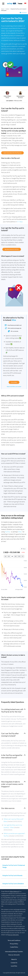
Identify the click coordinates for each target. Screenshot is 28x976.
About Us (14, 959)
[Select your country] (25, 3)
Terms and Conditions (14, 940)
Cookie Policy (14, 947)
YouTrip (7, 532)
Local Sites (14, 966)
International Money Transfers (14, 951)
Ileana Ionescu (20, 96)
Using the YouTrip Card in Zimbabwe (13, 883)
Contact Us (14, 962)
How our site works (14, 955)
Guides (7, 9)
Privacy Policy (14, 944)
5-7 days (20, 222)
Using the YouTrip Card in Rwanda (12, 875)
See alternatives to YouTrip (12, 249)
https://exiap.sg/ (14, 891)
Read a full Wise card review (14, 386)
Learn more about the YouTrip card (12, 152)
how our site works (13, 934)
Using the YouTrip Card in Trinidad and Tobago (13, 866)
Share (24, 548)
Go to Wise (14, 382)
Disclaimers (24, 12)
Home (2, 9)
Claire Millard (7, 96)
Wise (14, 320)
